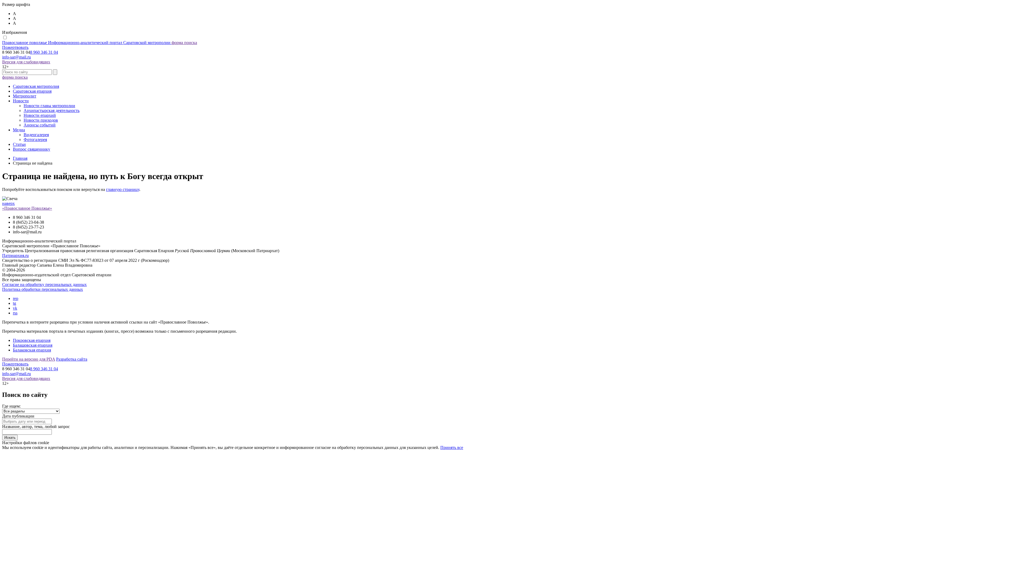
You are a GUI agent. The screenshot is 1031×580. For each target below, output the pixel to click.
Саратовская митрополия (36, 86)
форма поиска (184, 42)
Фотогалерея (35, 139)
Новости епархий (40, 115)
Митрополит (24, 96)
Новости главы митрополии (49, 105)
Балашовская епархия (32, 345)
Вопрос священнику (31, 149)
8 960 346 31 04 (44, 52)
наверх (8, 203)
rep (15, 298)
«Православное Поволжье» (27, 208)
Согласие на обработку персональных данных (44, 284)
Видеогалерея (36, 134)
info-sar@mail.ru (16, 57)
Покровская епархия (31, 340)
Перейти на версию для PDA (28, 359)
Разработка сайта (71, 359)
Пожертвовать (15, 47)
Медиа (19, 130)
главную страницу (122, 189)
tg (14, 303)
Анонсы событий (40, 125)
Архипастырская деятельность (51, 110)
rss (15, 313)
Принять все (451, 447)
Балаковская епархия (32, 350)
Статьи (19, 144)
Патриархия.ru (15, 255)
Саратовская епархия (32, 91)
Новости (21, 101)
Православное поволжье (86, 42)
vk (15, 308)
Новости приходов (41, 120)
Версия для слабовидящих (26, 62)
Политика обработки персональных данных (42, 289)
